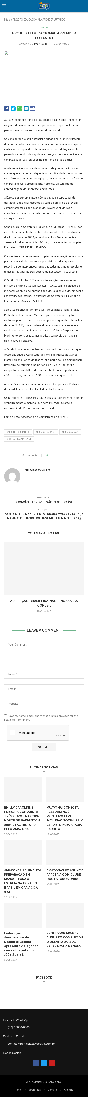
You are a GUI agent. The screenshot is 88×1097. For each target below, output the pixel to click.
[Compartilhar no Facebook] (6, 108)
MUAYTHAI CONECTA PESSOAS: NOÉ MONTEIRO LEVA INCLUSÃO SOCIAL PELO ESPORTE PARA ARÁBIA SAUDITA (65, 818)
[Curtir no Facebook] (32, 108)
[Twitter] (44, 1063)
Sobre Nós (35, 1089)
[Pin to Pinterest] (62, 455)
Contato (52, 1089)
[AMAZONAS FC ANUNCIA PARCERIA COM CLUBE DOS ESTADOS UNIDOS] (65, 852)
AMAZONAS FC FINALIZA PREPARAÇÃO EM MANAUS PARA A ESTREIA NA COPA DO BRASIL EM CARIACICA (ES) (22, 881)
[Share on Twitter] (59, 455)
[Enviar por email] (26, 108)
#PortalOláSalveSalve (19, 439)
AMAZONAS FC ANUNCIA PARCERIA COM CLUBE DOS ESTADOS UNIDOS (65, 874)
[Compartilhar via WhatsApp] (19, 108)
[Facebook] (36, 1063)
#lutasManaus (70, 432)
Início (7, 19)
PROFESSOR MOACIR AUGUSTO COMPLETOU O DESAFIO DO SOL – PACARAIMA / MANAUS (64, 939)
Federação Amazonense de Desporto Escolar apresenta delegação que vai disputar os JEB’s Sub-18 (21, 944)
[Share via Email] (66, 455)
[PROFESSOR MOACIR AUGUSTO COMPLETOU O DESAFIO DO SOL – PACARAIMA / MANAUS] (65, 915)
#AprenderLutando (18, 432)
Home (18, 1089)
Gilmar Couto (40, 44)
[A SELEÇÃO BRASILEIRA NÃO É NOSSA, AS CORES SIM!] (44, 568)
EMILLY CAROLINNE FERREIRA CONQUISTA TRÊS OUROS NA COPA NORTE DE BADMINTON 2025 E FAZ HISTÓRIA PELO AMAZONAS (22, 818)
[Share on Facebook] (55, 455)
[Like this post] (50, 455)
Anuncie (68, 1089)
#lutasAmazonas (45, 432)
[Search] (84, 6)
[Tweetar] (13, 108)
